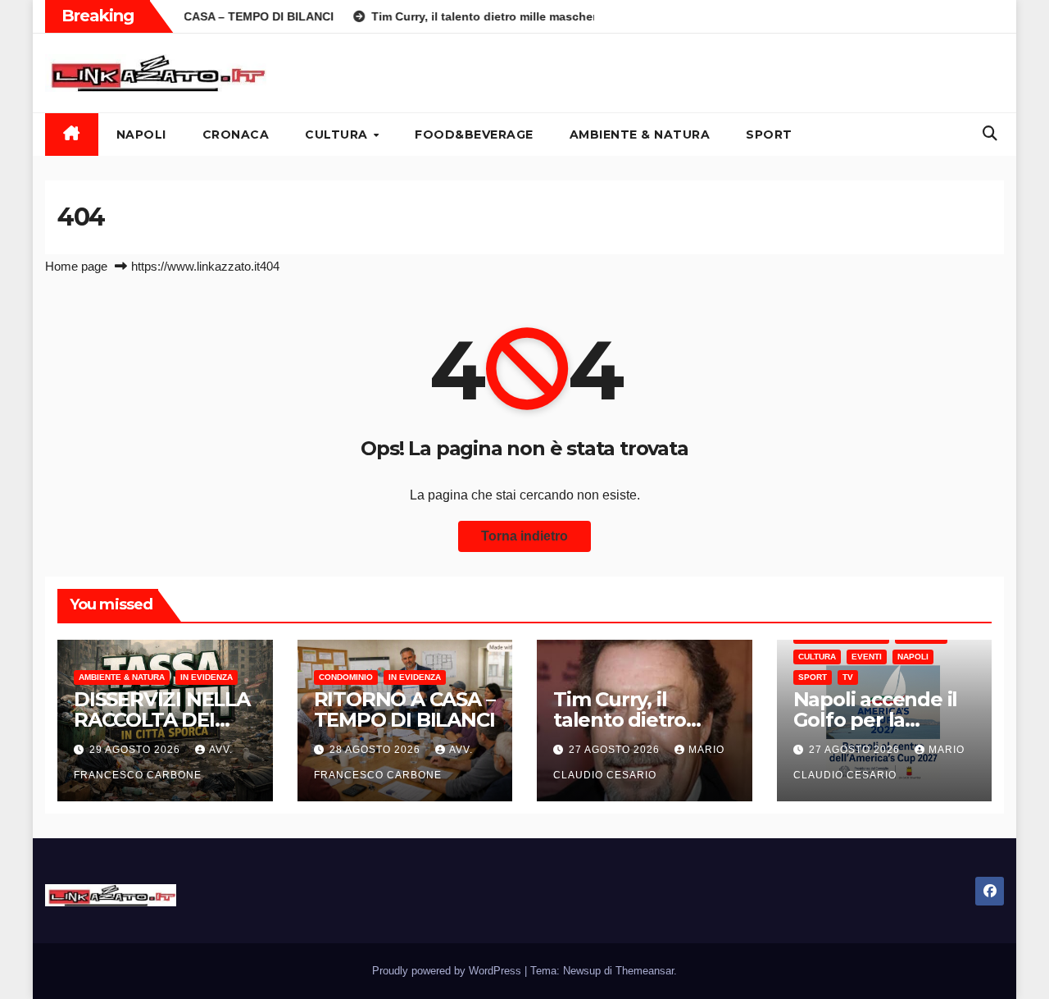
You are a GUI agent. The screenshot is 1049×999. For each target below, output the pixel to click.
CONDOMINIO (346, 677)
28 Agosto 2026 (376, 749)
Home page (76, 266)
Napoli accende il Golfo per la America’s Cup (875, 719)
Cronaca (236, 134)
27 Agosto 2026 (616, 749)
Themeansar (644, 971)
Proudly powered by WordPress (448, 971)
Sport (769, 134)
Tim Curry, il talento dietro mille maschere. (629, 719)
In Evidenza (206, 677)
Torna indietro (524, 536)
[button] (990, 133)
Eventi (866, 656)
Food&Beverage (474, 134)
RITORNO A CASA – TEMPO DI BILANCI (404, 709)
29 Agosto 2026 (136, 749)
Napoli (141, 134)
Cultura (338, 134)
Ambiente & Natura (640, 134)
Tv (847, 677)
